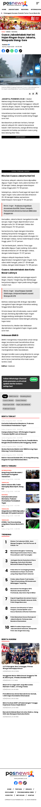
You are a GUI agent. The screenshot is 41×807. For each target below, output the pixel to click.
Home (9, 789)
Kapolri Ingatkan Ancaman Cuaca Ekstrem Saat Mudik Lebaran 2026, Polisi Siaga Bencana (24, 600)
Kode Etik (9, 795)
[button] (29, 94)
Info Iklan (20, 795)
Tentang (18, 789)
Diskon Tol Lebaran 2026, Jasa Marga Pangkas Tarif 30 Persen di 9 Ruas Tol (23, 543)
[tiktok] (25, 784)
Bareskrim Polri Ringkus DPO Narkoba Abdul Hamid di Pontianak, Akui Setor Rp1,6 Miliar (23, 591)
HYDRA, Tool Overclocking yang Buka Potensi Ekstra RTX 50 (13, 524)
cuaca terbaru (21, 400)
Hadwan (5, 45)
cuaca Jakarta (8, 400)
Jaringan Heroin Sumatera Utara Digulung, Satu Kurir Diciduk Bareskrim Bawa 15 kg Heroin (23, 562)
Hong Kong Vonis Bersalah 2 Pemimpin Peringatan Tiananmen (12, 475)
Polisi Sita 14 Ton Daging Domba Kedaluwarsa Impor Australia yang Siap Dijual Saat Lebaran (23, 572)
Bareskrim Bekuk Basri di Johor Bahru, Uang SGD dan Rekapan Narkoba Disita (20, 713)
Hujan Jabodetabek (23, 405)
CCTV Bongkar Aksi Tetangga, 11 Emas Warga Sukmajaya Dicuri (18, 667)
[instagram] (21, 784)
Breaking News (25, 396)
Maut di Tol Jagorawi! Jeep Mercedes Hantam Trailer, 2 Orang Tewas (18, 686)
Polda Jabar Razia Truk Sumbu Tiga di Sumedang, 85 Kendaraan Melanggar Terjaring (23, 581)
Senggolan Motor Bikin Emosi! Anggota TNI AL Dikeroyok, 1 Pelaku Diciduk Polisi (20, 677)
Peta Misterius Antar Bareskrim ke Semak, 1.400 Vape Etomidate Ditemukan (20, 695)
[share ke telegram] (16, 52)
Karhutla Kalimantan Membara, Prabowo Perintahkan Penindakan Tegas (11, 500)
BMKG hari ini (13, 396)
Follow (34, 379)
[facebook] (16, 784)
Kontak (31, 795)
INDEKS (8, 32)
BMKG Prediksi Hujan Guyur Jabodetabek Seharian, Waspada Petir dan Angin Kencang (24, 629)
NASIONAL (25, 9)
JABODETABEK (13, 9)
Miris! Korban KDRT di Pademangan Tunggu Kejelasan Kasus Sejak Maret (20, 704)
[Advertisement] (20, 742)
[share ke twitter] (8, 52)
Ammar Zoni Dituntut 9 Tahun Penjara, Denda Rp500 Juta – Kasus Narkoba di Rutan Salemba (23, 610)
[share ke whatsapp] (12, 52)
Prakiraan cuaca (9, 409)
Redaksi (29, 789)
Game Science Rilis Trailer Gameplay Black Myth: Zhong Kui (12, 487)
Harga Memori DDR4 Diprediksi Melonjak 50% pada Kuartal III (13, 512)
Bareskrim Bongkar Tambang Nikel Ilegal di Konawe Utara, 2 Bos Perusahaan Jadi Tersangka (23, 553)
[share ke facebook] (4, 52)
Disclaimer (9, 792)
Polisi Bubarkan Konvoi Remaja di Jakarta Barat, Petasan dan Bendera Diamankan (23, 619)
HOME (4, 9)
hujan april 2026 (8, 405)
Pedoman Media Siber (25, 792)
